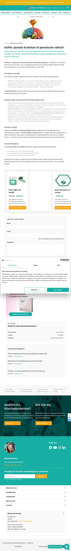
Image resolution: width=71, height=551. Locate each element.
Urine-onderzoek (16, 12)
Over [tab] (58, 265)
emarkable (18, 546)
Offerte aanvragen (46, 8)
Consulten (54, 12)
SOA (60, 12)
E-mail (8, 231)
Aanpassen (34, 289)
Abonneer (41, 476)
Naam (8, 223)
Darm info (37, 12)
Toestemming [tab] (12, 265)
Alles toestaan (58, 289)
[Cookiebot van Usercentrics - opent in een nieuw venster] (61, 260)
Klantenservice (57, 8)
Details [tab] (35, 265)
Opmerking (10, 242)
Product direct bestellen (16, 207)
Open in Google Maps (26, 521)
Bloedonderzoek (5, 12)
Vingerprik (66, 12)
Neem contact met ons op (12, 465)
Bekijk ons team (42, 423)
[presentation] (19, 16)
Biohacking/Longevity (16, 43)
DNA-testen (45, 12)
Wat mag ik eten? (28, 12)
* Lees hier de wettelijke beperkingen (13, 479)
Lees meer (9, 423)
